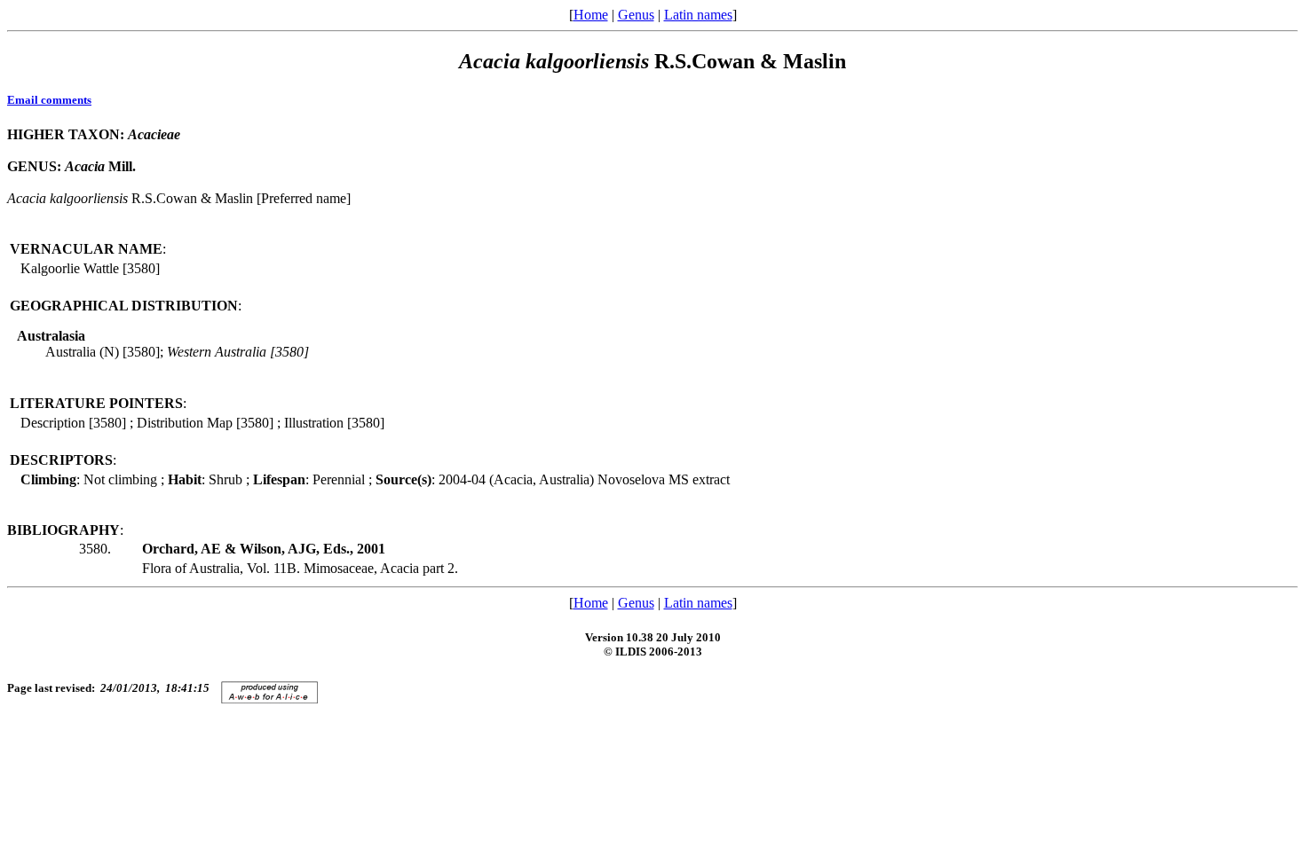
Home (590, 14)
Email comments (49, 99)
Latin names (698, 14)
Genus (636, 14)
